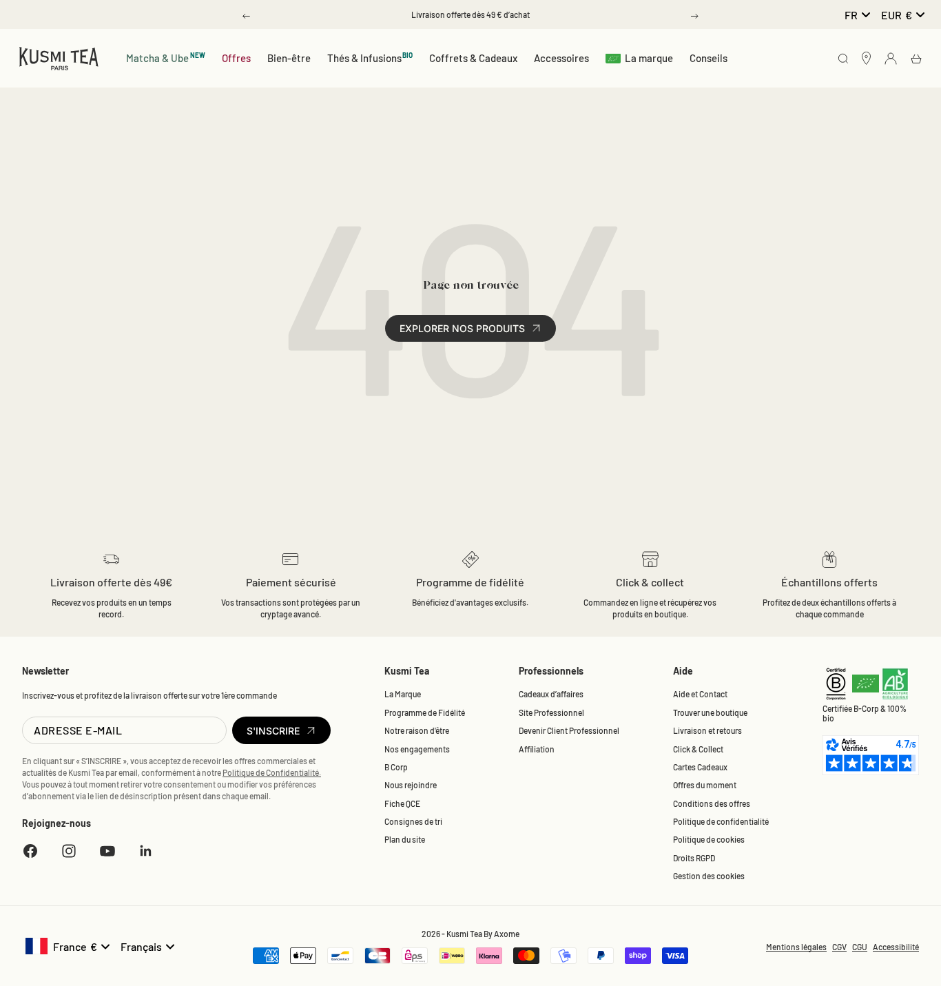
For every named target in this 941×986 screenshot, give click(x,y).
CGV (839, 947)
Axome (506, 933)
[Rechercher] (843, 59)
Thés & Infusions (370, 57)
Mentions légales (796, 947)
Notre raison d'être (416, 730)
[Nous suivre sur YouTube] (107, 851)
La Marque (402, 694)
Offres (236, 58)
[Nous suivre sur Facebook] (30, 851)
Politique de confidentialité (721, 821)
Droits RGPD (694, 858)
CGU (859, 947)
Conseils (708, 58)
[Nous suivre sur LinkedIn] (146, 851)
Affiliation (537, 749)
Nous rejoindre (410, 785)
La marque (649, 58)
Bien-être (289, 58)
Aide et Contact (700, 694)
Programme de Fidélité (424, 712)
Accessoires (561, 58)
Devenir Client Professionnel (569, 730)
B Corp (396, 767)
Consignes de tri (413, 821)
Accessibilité (896, 947)
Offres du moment (704, 785)
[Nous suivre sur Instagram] (69, 851)
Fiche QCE (402, 803)
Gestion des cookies (709, 876)
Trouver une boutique (710, 712)
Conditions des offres (711, 803)
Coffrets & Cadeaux (473, 58)
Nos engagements (417, 749)
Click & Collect (698, 749)
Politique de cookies (709, 839)
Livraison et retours (707, 730)
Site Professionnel (551, 712)
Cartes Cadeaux (700, 767)
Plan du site (404, 839)
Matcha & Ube (165, 57)
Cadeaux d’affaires (551, 694)
